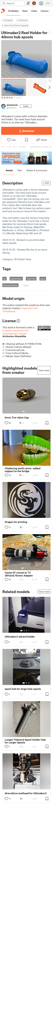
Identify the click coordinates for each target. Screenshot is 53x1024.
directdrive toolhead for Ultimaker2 (26, 793)
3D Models (8, 20)
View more (44, 370)
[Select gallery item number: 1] (23, 411)
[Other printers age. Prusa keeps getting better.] (26, 158)
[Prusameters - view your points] (34, 3)
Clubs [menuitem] (34, 11)
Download (28, 130)
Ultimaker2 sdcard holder (20, 636)
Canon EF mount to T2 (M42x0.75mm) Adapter (19, 574)
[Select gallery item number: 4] (30, 463)
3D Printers (23, 20)
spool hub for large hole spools (23, 688)
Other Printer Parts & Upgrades (16, 25)
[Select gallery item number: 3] (28, 411)
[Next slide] (49, 87)
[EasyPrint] (28, 3)
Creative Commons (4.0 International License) (15, 333)
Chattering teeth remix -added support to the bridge (22, 470)
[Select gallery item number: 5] (31, 630)
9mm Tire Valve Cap (17, 417)
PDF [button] (47, 183)
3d (4, 278)
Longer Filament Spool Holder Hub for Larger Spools (25, 741)
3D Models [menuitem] (13, 11)
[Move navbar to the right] (50, 10)
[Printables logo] (3, 11)
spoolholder (16, 278)
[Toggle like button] (6, 423)
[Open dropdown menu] (50, 32)
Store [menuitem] (25, 11)
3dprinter (31, 278)
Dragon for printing (16, 522)
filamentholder (10, 285)
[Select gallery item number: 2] (26, 411)
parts (42, 278)
